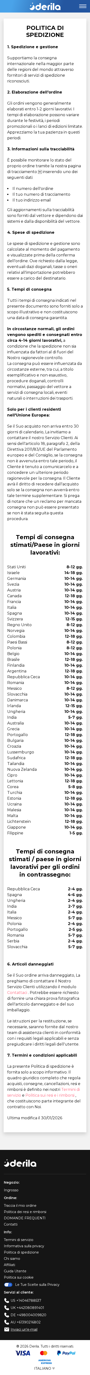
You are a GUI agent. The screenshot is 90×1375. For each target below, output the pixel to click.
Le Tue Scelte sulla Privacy (37, 1284)
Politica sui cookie (19, 1277)
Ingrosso (11, 1190)
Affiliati (9, 1265)
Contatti (11, 1224)
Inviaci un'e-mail (24, 1329)
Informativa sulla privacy (24, 1246)
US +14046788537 (26, 1300)
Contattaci (17, 992)
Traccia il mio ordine (20, 1205)
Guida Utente (15, 1271)
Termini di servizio (18, 1240)
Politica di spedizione (21, 1252)
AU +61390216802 (26, 1322)
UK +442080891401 (27, 1308)
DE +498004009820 (28, 1315)
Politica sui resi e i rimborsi (50, 1095)
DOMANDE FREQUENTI (25, 1218)
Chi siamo (12, 1258)
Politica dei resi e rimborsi (25, 1212)
